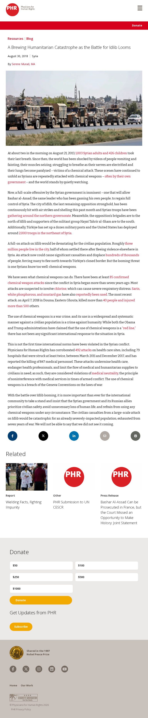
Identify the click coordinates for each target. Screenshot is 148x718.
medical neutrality (105, 373)
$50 (15, 565)
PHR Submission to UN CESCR (71, 504)
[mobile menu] (140, 8)
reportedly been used (91, 294)
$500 (81, 577)
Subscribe (21, 626)
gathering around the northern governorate (39, 216)
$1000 (16, 588)
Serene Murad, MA (23, 64)
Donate (137, 25)
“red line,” (129, 328)
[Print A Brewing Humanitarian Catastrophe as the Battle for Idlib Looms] (135, 436)
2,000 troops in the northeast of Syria (45, 233)
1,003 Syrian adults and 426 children (101, 153)
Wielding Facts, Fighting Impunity (23, 504)
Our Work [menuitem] (27, 685)
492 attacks (83, 350)
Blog (29, 38)
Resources (15, 38)
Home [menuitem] (13, 685)
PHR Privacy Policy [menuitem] (21, 709)
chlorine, (61, 289)
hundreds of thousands (122, 255)
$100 (81, 565)
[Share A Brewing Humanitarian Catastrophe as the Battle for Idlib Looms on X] (43, 436)
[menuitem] (13, 669)
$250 (16, 577)
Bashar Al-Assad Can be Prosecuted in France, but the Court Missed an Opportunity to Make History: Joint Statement (121, 512)
